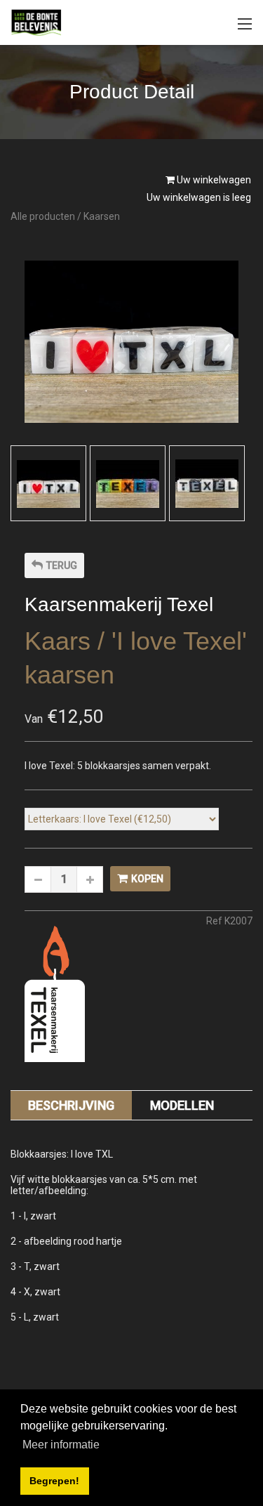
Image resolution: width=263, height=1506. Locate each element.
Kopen (147, 878)
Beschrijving (71, 1105)
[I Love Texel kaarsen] (48, 484)
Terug (61, 565)
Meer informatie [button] (61, 1445)
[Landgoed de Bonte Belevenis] (36, 21)
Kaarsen (101, 216)
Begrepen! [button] (54, 1480)
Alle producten (43, 216)
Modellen (182, 1105)
